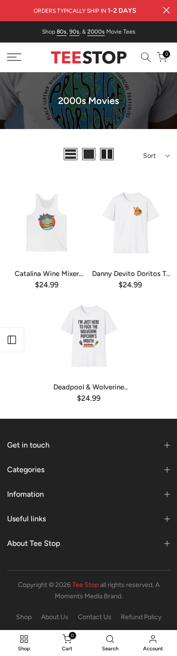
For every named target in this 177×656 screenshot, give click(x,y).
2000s (96, 31)
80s (62, 31)
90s (74, 31)
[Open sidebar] (12, 340)
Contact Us (94, 617)
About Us (54, 617)
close (166, 10)
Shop (24, 617)
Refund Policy (141, 617)
